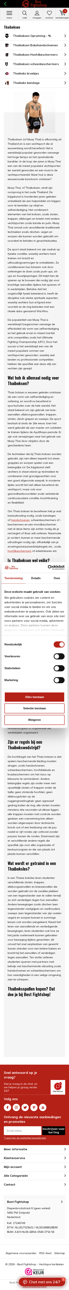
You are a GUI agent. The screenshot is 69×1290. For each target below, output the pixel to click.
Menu (9, 18)
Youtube (42, 1107)
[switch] (59, 656)
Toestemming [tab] (13, 578)
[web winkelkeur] (34, 1271)
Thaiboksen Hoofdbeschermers (35, 54)
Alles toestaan (34, 697)
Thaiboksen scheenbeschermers (36, 64)
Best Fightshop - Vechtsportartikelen (40, 1264)
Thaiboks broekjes (26, 73)
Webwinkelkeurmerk (34, 1286)
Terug (5, 4)
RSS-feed (45, 1253)
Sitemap (59, 1253)
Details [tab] (36, 578)
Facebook (7, 1107)
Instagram (16, 1107)
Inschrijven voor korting (54, 1130)
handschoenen (20, 520)
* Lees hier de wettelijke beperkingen (25, 1137)
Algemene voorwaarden (21, 1253)
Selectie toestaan (34, 708)
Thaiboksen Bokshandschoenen (35, 45)
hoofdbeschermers (19, 551)
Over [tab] (57, 578)
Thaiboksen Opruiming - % (32, 36)
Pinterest (34, 1107)
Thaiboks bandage (26, 83)
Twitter (25, 1107)
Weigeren (34, 719)
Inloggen (37, 18)
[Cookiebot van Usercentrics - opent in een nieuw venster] (49, 567)
